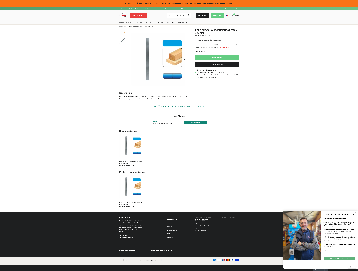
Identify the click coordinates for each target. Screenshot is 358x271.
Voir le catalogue (138, 15)
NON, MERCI (339, 264)
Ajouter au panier (216, 57)
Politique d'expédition (127, 251)
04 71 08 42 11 (125, 235)
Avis (196, 223)
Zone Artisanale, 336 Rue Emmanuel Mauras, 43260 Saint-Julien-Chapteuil (202, 228)
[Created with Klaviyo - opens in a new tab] (320, 270)
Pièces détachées (161, 22)
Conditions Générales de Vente (161, 251)
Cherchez (188, 15)
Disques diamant (178, 22)
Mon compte (202, 15)
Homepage (122, 26)
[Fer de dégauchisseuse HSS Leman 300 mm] (130, 145)
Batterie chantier (144, 22)
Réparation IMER (126, 22)
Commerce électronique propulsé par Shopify (144, 260)
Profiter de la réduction (339, 258)
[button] (185, 59)
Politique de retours (228, 218)
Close (356, 3)
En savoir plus (224, 47)
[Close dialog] (356, 213)
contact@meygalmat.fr (128, 237)
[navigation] (122, 32)
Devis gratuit (217, 15)
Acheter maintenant (217, 64)
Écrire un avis (195, 122)
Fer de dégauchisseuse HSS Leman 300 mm (130, 162)
